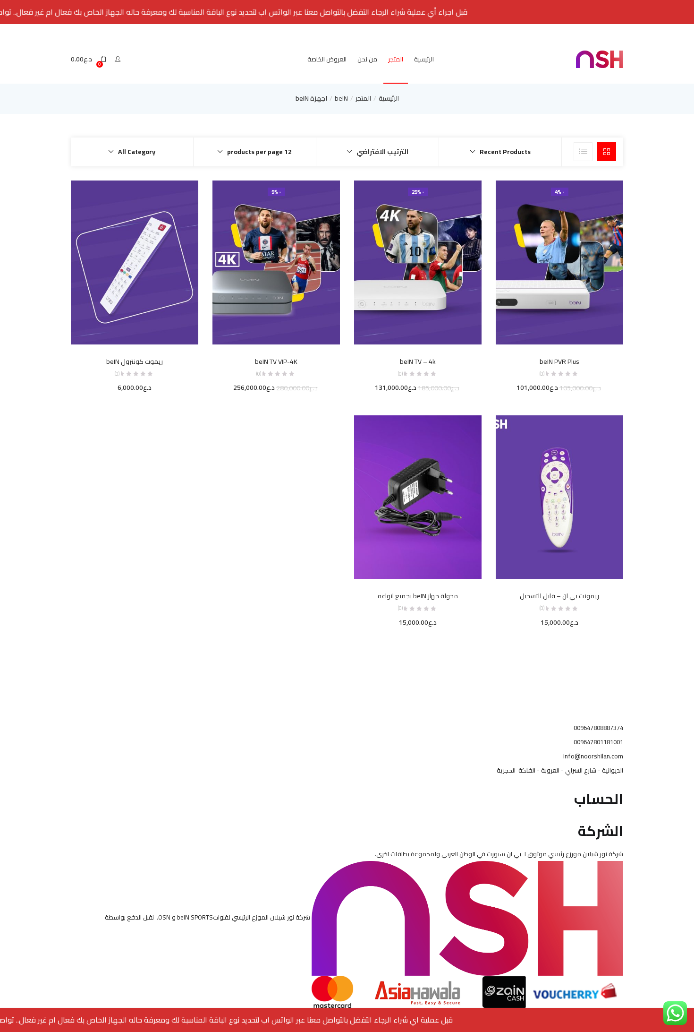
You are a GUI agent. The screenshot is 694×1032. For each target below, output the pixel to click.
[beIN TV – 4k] (418, 262)
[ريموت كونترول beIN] (134, 262)
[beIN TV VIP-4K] (276, 262)
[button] (88, 59)
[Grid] (606, 151)
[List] (583, 151)
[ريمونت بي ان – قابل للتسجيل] (559, 496)
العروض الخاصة (327, 59)
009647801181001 (598, 742)
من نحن (367, 59)
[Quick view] (578, 331)
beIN (341, 98)
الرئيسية (424, 59)
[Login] (116, 59)
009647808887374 (598, 727)
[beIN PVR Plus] (559, 262)
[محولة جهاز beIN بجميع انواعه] (418, 496)
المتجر (395, 59)
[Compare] (559, 331)
